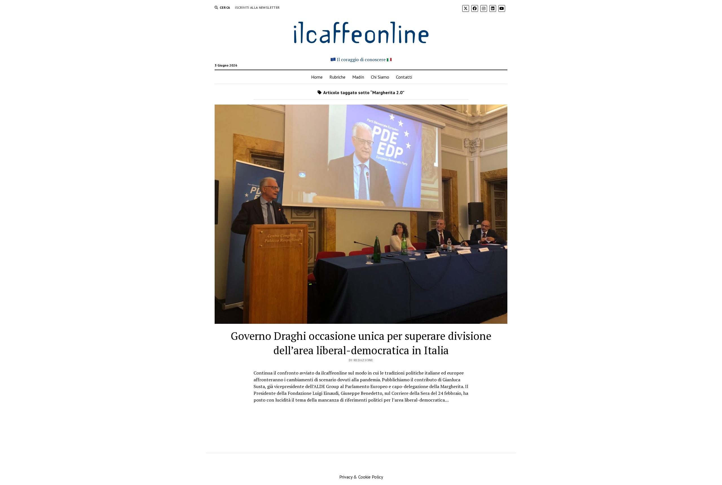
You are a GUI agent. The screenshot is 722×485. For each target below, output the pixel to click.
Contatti (404, 77)
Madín (358, 77)
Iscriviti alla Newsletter (257, 7)
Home (317, 77)
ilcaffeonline (361, 31)
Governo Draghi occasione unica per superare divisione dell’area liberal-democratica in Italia (361, 343)
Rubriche (337, 77)
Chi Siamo (380, 77)
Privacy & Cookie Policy (361, 477)
